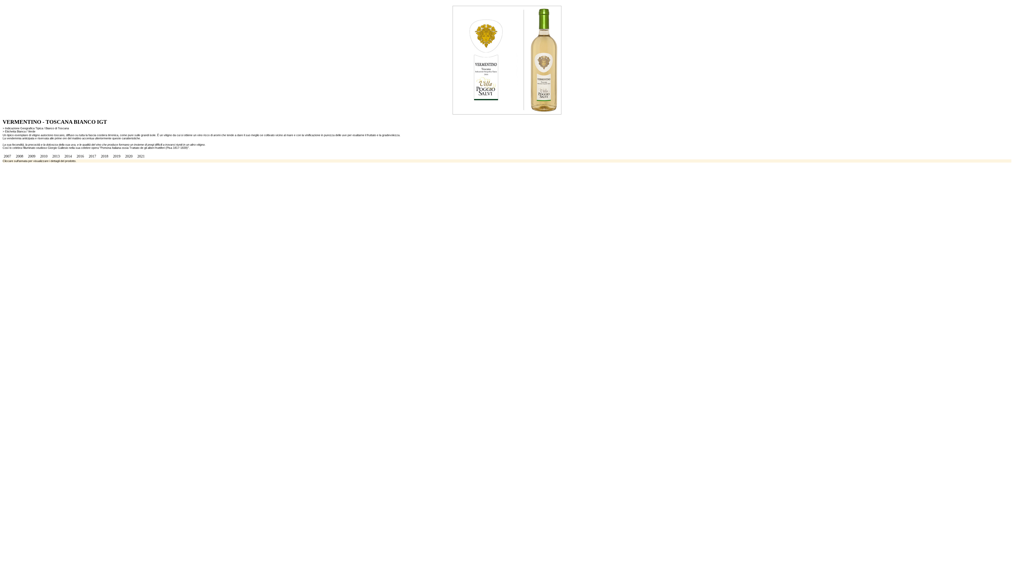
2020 (129, 156)
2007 (7, 156)
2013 (56, 156)
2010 (44, 156)
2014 (68, 156)
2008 (19, 156)
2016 (80, 156)
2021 (141, 156)
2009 (31, 156)
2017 (92, 156)
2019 (116, 156)
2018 (104, 156)
